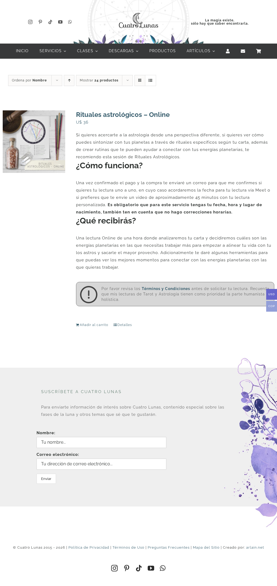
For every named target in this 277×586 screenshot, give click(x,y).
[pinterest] (40, 22)
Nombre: (46, 432)
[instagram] (30, 22)
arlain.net (255, 547)
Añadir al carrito (94, 325)
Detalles (124, 325)
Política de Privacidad (88, 547)
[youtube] (60, 22)
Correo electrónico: (58, 454)
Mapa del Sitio (206, 547)
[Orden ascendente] (69, 80)
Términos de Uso (128, 547)
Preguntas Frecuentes (169, 547)
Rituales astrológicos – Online (123, 114)
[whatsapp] (70, 22)
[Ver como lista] (150, 80)
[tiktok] (50, 22)
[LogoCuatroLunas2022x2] (138, 11)
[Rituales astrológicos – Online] (34, 141)
